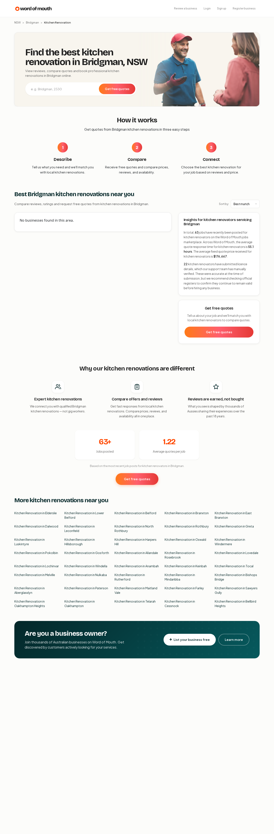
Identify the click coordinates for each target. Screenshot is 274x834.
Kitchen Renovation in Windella (85, 566)
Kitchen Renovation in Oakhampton (79, 603)
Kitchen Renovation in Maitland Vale (136, 590)
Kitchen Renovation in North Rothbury (134, 528)
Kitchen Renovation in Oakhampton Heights (29, 603)
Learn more (234, 639)
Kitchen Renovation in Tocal (234, 566)
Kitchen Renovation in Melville (34, 575)
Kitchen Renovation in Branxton (187, 513)
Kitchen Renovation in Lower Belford (84, 515)
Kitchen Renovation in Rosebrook (180, 555)
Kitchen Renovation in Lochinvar (36, 566)
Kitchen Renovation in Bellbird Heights (235, 603)
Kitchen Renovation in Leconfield (79, 528)
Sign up (221, 8)
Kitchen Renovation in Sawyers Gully (236, 590)
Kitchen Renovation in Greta (234, 526)
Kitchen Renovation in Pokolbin (36, 553)
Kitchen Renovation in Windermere (230, 542)
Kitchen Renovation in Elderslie (35, 513)
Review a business (185, 8)
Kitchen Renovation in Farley (184, 588)
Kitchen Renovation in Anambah (137, 566)
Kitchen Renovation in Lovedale (236, 553)
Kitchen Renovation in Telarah (135, 601)
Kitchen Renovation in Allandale (136, 553)
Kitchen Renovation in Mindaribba (180, 577)
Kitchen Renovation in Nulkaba (85, 575)
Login (207, 8)
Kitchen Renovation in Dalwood (36, 526)
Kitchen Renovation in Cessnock (180, 603)
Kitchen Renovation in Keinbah (186, 566)
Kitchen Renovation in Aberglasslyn (29, 590)
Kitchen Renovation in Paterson (86, 588)
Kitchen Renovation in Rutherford (130, 577)
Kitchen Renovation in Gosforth (86, 553)
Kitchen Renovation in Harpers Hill (135, 542)
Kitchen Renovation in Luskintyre (29, 542)
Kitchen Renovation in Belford (135, 513)
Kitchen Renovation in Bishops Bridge (236, 577)
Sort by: (224, 204)
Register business (244, 8)
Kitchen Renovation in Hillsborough (79, 542)
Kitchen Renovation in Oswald (185, 539)
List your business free (192, 639)
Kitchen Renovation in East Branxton (233, 515)
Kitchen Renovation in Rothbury (187, 526)
